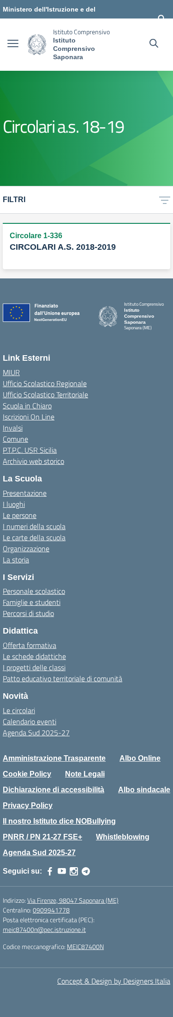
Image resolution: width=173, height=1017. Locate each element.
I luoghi (14, 504)
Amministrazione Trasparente (54, 758)
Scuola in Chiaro (27, 405)
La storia (16, 559)
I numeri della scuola (34, 526)
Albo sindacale (144, 790)
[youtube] (62, 871)
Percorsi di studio (28, 613)
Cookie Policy (27, 774)
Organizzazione (26, 548)
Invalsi (13, 427)
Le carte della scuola (34, 537)
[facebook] (50, 871)
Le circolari (19, 710)
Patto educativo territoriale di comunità (62, 678)
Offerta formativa (29, 645)
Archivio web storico (33, 461)
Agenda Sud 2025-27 (36, 732)
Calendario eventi (29, 721)
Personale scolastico (34, 591)
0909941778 (51, 910)
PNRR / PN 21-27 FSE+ (42, 837)
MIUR (11, 372)
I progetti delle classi (34, 667)
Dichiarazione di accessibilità (53, 790)
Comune (15, 438)
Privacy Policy (28, 805)
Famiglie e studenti (31, 602)
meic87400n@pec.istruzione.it (44, 929)
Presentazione (25, 493)
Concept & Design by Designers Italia (113, 980)
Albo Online (140, 758)
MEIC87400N (85, 946)
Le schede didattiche (34, 656)
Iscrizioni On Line (28, 416)
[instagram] (74, 871)
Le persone (19, 515)
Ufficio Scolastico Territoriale (45, 394)
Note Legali (85, 774)
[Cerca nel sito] (154, 44)
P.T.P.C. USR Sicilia (30, 450)
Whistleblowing (122, 837)
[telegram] (86, 871)
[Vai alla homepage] (37, 44)
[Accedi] (161, 18)
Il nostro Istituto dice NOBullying (59, 821)
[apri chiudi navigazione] (12, 44)
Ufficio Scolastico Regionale (45, 383)
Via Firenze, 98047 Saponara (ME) (73, 900)
